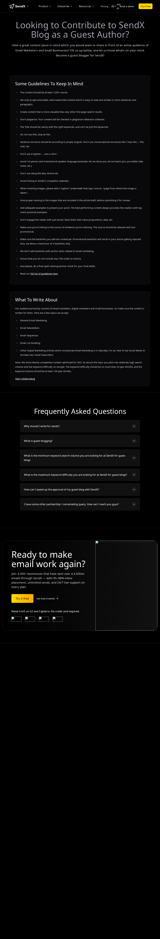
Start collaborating (25, 378)
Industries (64, 6)
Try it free (145, 6)
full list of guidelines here (44, 273)
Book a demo (127, 6)
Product (43, 6)
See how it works (46, 598)
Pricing (104, 6)
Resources (85, 6)
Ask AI (119, 6)
